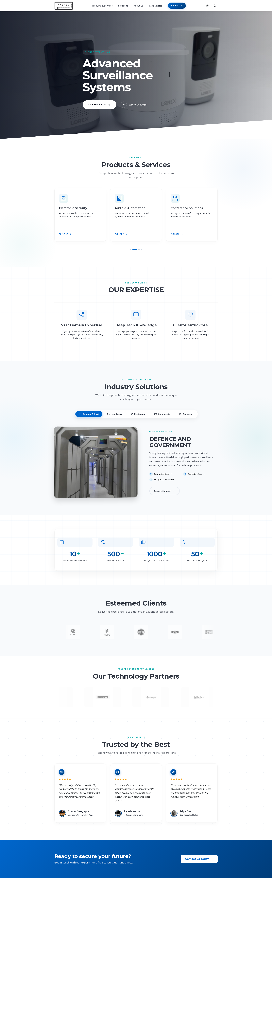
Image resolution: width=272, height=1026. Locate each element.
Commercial (164, 414)
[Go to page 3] (137, 249)
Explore (63, 234)
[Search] (215, 5)
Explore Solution (97, 108)
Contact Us (176, 5)
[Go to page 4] (141, 249)
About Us (138, 5)
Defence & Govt (90, 414)
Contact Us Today (197, 859)
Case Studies (155, 5)
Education (187, 414)
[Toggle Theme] (207, 5)
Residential (140, 414)
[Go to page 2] (133, 249)
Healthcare (116, 414)
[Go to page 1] (130, 249)
